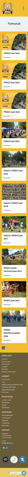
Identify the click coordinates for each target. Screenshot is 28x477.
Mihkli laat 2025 (12, 83)
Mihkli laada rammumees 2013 (13, 269)
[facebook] (4, 448)
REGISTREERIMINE (7, 415)
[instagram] (7, 448)
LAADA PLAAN (6, 400)
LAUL (3, 382)
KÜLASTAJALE (6, 361)
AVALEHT (5, 359)
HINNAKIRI (5, 420)
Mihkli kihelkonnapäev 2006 (12, 333)
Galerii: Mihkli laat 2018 (13, 205)
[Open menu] (23, 8)
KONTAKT (5, 369)
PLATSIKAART (6, 418)
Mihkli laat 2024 (12, 112)
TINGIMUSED (6, 407)
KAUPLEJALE (6, 364)
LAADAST (5, 366)
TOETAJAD (5, 392)
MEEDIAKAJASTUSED (8, 390)
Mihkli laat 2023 (12, 141)
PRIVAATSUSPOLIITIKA (9, 372)
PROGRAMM (5, 402)
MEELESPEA (5, 425)
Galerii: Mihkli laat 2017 (13, 237)
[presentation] (14, 42)
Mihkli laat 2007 (12, 301)
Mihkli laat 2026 (12, 53)
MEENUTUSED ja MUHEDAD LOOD (12, 384)
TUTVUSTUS (6, 379)
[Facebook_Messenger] (24, 473)
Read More (8, 57)
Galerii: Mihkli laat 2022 (13, 172)
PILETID (4, 405)
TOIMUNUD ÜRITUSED (8, 387)
